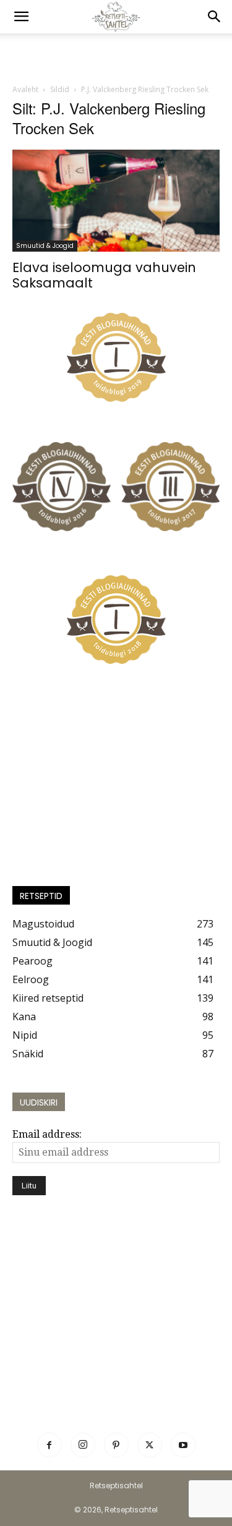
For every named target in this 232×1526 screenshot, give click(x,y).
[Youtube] (183, 1445)
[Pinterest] (116, 1445)
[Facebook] (49, 1445)
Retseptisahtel (116, 1485)
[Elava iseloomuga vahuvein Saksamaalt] (116, 201)
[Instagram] (83, 1445)
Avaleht (25, 89)
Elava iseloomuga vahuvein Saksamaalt (104, 275)
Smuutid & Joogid (45, 245)
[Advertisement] (116, 55)
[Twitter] (149, 1445)
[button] (21, 16)
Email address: (47, 1134)
